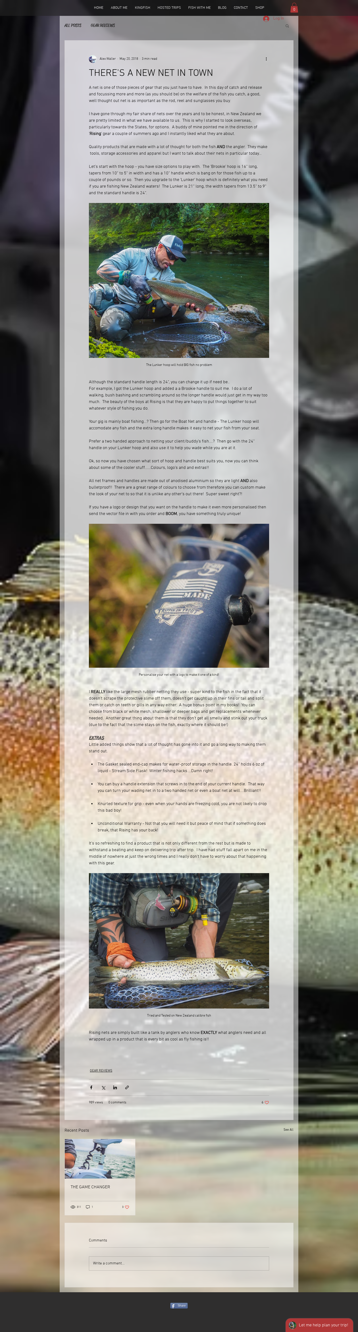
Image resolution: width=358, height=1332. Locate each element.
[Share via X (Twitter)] (103, 1087)
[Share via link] (127, 1087)
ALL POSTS (73, 25)
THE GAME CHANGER (90, 1187)
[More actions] (266, 59)
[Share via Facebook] (91, 1087)
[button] (294, 8)
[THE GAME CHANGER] (100, 1159)
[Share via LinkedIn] (115, 1087)
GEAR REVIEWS (103, 25)
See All (288, 1130)
